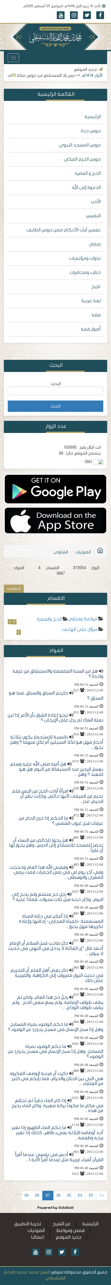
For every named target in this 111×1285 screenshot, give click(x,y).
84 (80, 1195)
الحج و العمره (88, 173)
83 (91, 1195)
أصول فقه (91, 329)
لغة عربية (91, 300)
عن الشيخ (62, 1223)
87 (48, 1195)
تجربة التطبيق (27, 1223)
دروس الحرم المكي (82, 159)
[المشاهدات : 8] (55, 489)
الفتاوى (61, 552)
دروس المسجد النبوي (80, 145)
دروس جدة (91, 130)
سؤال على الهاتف (79, 629)
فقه (96, 314)
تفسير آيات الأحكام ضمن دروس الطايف (63, 230)
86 (59, 1195)
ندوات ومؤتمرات (85, 258)
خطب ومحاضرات (85, 272)
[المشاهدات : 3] (55, 520)
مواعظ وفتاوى (82, 619)
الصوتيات (83, 552)
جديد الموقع (68, 1237)
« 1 (101, 1195)
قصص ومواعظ (70, 1230)
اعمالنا (37, 1237)
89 (27, 1195)
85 (69, 1195)
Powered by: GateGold (55, 1208)
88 (37, 1195)
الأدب (96, 201)
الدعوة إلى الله (86, 187)
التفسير (93, 215)
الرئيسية (93, 116)
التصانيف (14, 589)
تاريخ (96, 286)
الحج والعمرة (49, 619)
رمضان (95, 244)
